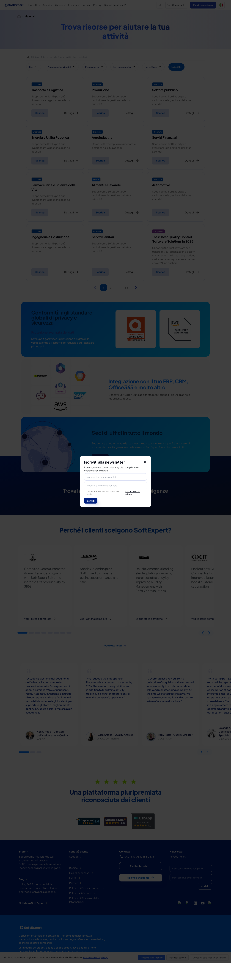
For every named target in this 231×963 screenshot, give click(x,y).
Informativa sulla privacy (132, 492)
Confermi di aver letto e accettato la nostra (113, 492)
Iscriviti (91, 500)
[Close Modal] (145, 462)
